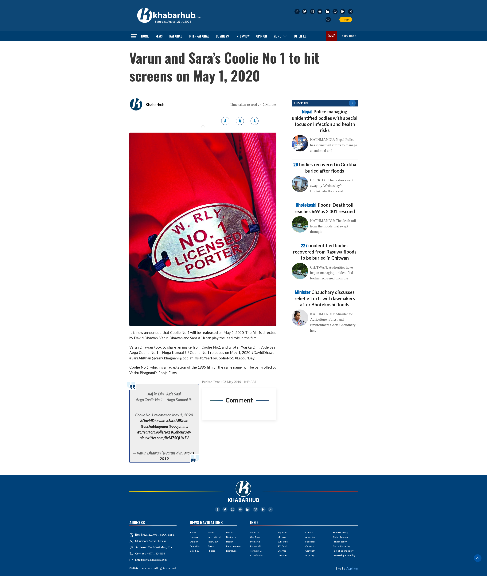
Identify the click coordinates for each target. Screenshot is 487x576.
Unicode (282, 555)
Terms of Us (256, 550)
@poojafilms (178, 426)
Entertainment (231, 546)
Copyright (310, 550)
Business (222, 36)
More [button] (277, 36)
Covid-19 (194, 550)
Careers (309, 546)
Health (229, 541)
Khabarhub (155, 104)
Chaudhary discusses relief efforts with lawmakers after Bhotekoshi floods (324, 298)
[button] (328, 19)
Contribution (256, 555)
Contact (309, 532)
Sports (211, 546)
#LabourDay (181, 432)
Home (145, 36)
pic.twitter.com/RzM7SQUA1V (164, 437)
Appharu (352, 568)
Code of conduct (341, 537)
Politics (230, 532)
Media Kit (255, 541)
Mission (282, 537)
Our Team (255, 537)
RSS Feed (282, 546)
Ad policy (309, 555)
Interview (243, 36)
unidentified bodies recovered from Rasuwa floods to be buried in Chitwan (324, 252)
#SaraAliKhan (177, 420)
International (199, 36)
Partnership (256, 546)
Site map (282, 550)
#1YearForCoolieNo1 (153, 432)
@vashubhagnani (154, 426)
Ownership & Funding (344, 555)
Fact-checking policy (343, 550)
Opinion (261, 36)
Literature (231, 550)
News (159, 36)
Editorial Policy (340, 532)
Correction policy (341, 546)
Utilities (300, 36)
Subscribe (283, 541)
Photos (211, 550)
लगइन (345, 19)
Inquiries (282, 532)
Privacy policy (340, 541)
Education (195, 546)
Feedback (310, 541)
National (175, 36)
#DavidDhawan (152, 420)
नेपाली (331, 36)
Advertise (310, 537)
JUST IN (301, 103)
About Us (254, 532)
